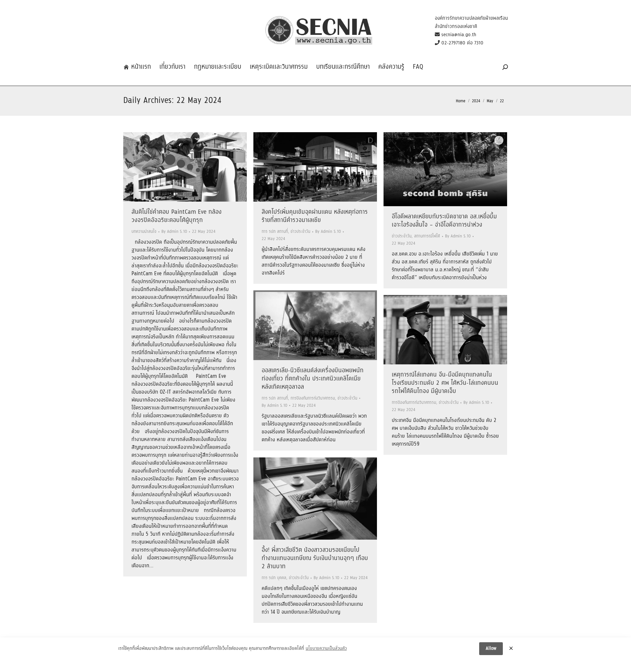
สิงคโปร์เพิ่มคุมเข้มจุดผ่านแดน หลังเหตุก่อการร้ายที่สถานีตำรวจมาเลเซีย (315, 216)
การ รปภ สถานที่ (275, 231)
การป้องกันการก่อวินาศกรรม (313, 398)
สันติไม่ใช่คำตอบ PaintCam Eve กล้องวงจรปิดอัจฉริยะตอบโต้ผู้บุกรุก (176, 216)
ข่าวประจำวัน (300, 231)
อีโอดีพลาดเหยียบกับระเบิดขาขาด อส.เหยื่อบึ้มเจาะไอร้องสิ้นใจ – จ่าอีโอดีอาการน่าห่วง (444, 221)
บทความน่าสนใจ (143, 231)
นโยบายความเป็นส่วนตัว (326, 649)
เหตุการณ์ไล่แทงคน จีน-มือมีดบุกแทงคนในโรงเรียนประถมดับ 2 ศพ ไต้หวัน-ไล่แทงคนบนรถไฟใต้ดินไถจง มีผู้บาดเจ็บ (445, 383)
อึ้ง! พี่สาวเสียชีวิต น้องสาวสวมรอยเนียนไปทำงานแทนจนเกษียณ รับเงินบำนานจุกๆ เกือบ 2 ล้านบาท (315, 558)
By (174, 231)
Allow (491, 648)
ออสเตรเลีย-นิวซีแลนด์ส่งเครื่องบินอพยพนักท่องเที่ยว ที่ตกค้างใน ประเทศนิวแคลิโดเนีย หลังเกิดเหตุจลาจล (312, 379)
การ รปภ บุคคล (274, 577)
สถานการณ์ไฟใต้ (427, 236)
